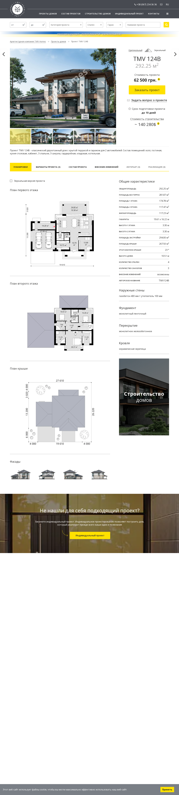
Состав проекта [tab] (78, 167)
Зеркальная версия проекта (29, 180)
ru (167, 4)
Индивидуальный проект (129, 13)
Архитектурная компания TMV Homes (28, 41)
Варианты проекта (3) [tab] (48, 167)
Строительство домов (98, 13)
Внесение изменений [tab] (106, 167)
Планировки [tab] (21, 167)
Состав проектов (70, 13)
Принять (167, 789)
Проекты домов (48, 13)
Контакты (153, 13)
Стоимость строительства (147, 119)
